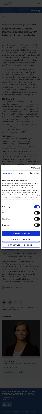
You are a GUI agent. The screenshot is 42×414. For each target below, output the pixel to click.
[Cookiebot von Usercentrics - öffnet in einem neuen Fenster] (31, 167)
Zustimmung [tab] (7, 173)
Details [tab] (21, 173)
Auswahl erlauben (21, 239)
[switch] (37, 212)
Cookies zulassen (21, 233)
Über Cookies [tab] (34, 173)
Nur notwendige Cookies (21, 245)
